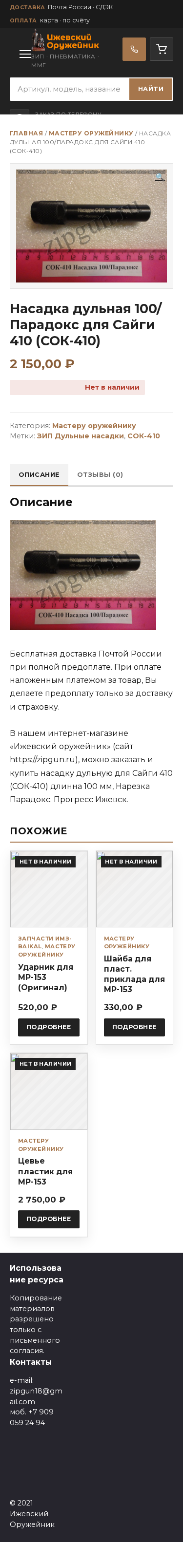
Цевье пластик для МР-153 (45, 1171)
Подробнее (48, 1027)
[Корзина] (161, 49)
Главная (26, 133)
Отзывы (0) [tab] (100, 474)
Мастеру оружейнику (91, 133)
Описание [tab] (39, 474)
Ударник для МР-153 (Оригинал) (45, 977)
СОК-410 (143, 436)
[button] (160, 177)
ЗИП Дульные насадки (80, 436)
